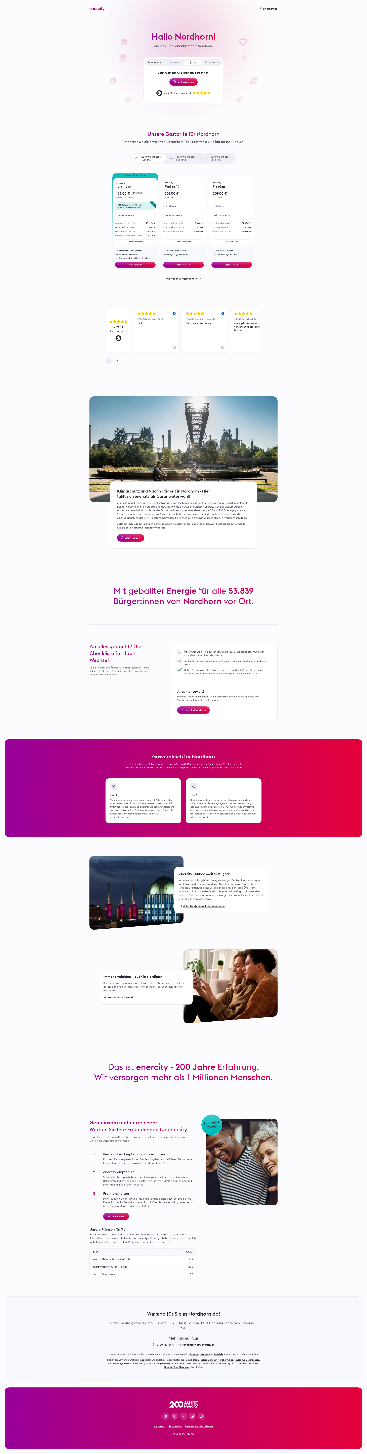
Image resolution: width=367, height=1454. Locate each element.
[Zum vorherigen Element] (109, 360)
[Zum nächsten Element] (116, 360)
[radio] (149, 158)
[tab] (155, 63)
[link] (268, 9)
